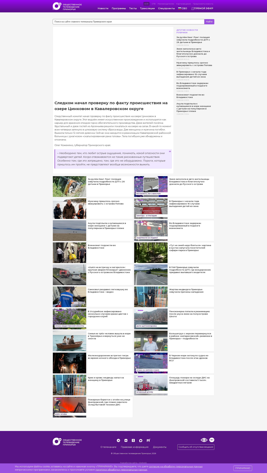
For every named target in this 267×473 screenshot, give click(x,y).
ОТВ (153, 4)
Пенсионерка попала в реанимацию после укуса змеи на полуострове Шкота (189, 314)
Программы (119, 8)
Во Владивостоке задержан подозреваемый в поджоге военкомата (192, 85)
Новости (103, 8)
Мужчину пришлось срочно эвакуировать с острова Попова (194, 64)
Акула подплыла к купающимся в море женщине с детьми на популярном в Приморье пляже (193, 107)
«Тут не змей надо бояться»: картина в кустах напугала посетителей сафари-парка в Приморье (190, 248)
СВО (184, 8)
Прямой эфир (203, 8)
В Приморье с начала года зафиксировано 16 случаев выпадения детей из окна (191, 74)
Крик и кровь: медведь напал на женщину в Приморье (106, 378)
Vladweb (143, 463)
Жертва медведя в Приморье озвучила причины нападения (186, 290)
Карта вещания (183, 4)
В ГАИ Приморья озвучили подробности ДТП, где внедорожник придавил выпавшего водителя (190, 270)
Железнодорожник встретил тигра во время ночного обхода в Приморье (109, 356)
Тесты (133, 8)
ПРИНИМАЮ (242, 468)
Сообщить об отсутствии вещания (196, 447)
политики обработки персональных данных (121, 469)
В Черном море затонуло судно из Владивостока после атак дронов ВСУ (188, 358)
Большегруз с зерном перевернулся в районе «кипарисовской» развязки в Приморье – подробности (190, 336)
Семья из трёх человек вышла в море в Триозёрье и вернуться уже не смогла (109, 336)
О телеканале (108, 447)
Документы (159, 447)
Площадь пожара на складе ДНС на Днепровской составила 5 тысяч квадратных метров (189, 380)
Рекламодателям (166, 4)
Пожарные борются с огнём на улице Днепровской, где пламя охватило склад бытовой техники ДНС (109, 402)
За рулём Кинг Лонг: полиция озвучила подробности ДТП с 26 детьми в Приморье (193, 40)
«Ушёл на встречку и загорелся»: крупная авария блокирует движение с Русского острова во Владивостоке (109, 270)
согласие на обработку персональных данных (175, 466)
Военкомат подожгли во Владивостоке (190, 96)
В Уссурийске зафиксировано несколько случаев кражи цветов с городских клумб (108, 314)
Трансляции (147, 8)
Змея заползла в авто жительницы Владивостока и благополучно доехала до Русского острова (193, 52)
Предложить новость (203, 4)
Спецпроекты (166, 8)
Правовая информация (135, 447)
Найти (209, 21)
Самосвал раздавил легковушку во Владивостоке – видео (108, 290)
